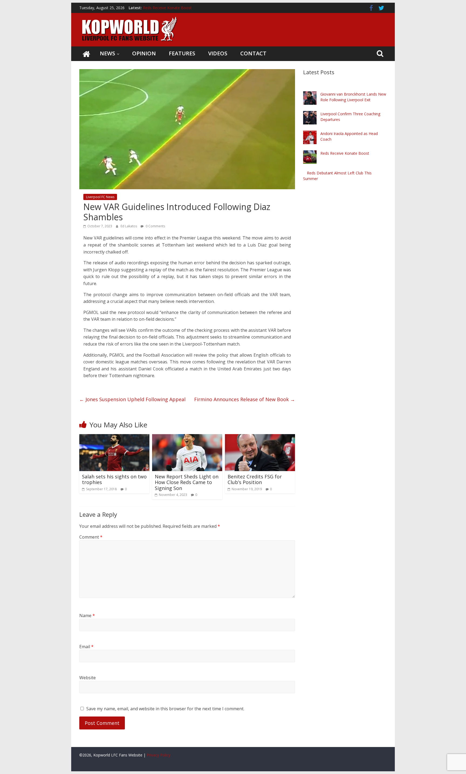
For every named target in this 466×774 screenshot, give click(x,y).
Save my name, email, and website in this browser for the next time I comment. (165, 709)
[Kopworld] (86, 53)
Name (87, 615)
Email (86, 647)
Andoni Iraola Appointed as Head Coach (178, 5)
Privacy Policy (158, 755)
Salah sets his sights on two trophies (114, 479)
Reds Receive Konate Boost (344, 153)
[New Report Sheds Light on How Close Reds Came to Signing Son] (187, 437)
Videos (217, 53)
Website (87, 678)
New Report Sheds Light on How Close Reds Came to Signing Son (186, 482)
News (107, 53)
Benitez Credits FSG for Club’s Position (255, 479)
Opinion (144, 53)
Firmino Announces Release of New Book (244, 399)
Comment (90, 537)
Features (182, 53)
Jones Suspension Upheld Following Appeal (132, 399)
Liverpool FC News (100, 197)
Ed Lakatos (129, 226)
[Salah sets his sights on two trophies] (114, 437)
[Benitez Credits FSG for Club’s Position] (260, 437)
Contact (253, 53)
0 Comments (155, 226)
